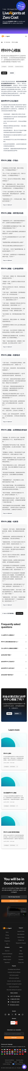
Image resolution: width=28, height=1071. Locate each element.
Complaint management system (14, 984)
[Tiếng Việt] (20, 1054)
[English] (17, 1049)
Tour (7, 943)
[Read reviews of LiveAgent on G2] (14, 1022)
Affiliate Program (7, 959)
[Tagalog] (17, 1054)
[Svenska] (15, 1054)
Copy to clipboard (7, 204)
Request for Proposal (21, 943)
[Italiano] (10, 1052)
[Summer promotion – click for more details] (14, 17)
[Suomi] (25, 1049)
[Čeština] (7, 1049)
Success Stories (7, 956)
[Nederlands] (20, 1052)
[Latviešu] (17, 1052)
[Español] (20, 1049)
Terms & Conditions (9, 1060)
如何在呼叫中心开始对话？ (8, 661)
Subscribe (14, 1037)
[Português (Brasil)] (2, 1054)
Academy (21, 956)
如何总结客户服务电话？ (7, 674)
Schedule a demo (14, 900)
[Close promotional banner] (26, 2)
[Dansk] (10, 1049)
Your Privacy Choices (20, 1064)
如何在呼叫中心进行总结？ (8, 668)
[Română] (4, 1054)
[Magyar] (7, 1052)
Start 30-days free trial (14, 896)
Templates (20, 959)
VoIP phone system (14, 975)
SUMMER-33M (12, 21)
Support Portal (20, 931)
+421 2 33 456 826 (15, 996)
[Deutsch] (12, 1049)
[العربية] (2, 1049)
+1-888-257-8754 (14, 999)
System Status (20, 937)
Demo (7, 932)
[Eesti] (23, 1049)
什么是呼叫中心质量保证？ (8, 635)
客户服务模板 (7, 42)
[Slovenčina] (10, 1054)
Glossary (21, 953)
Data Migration (20, 934)
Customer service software (14, 972)
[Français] (2, 1052)
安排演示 (12, 73)
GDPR (15, 1062)
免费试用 (4, 73)
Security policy (19, 1060)
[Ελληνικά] (15, 1049)
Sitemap (21, 1062)
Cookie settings (6, 1064)
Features (7, 938)
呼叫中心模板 (15, 42)
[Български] (4, 1049)
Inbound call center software (14, 981)
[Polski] (25, 1052)
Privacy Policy (8, 1062)
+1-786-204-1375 (14, 1002)
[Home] (2, 42)
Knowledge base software (14, 969)
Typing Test (21, 962)
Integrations (7, 941)
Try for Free (19, 613)
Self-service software (14, 978)
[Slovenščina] (12, 1054)
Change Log (21, 940)
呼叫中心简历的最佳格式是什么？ (9, 641)
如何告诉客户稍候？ (6, 655)
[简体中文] (23, 1054)
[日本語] (12, 1052)
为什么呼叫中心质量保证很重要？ (9, 648)
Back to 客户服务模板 (9, 613)
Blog (21, 950)
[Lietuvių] (15, 1052)
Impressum (7, 962)
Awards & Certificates (7, 953)
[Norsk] (23, 1052)
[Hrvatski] (4, 1052)
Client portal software (14, 986)
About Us (7, 950)
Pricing (7, 935)
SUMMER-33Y (7, 23)
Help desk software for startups (14, 989)
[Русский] (7, 1054)
